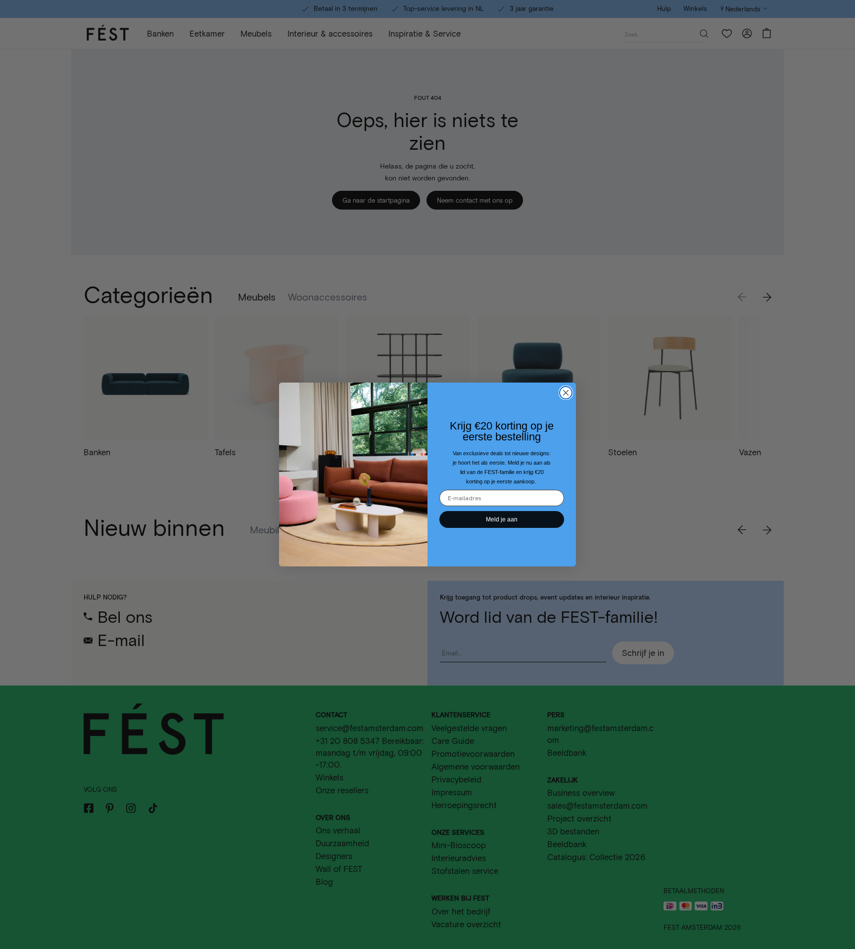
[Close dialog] (566, 393)
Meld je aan (502, 519)
